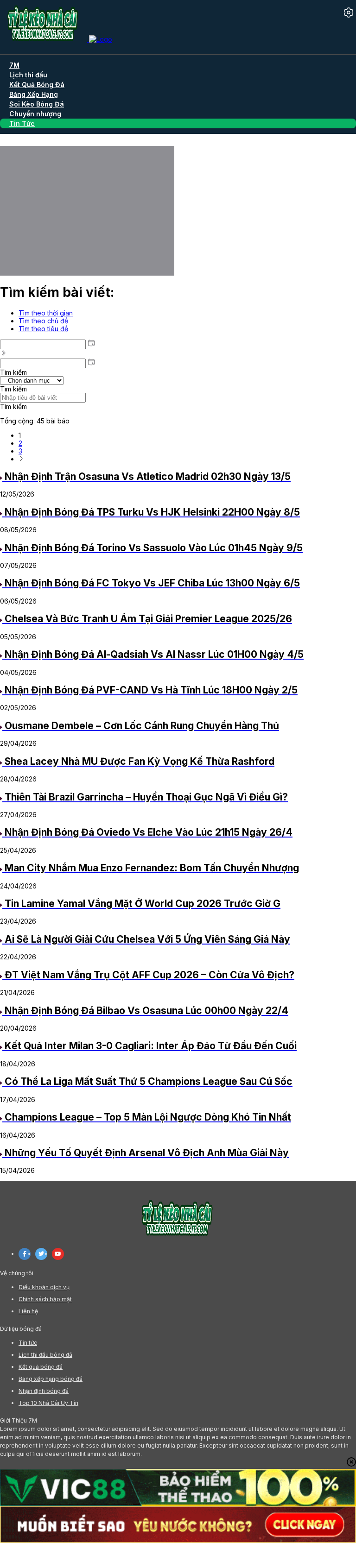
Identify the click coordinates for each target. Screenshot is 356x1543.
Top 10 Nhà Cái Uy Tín (48, 1402)
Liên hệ (28, 1311)
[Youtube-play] (58, 1254)
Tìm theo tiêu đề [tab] (43, 329)
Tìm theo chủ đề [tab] (43, 321)
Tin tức (28, 1342)
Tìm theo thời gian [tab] (46, 313)
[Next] (21, 459)
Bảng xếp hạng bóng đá (51, 1378)
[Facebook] (25, 1254)
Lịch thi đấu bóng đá (45, 1354)
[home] (56, 39)
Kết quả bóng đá (41, 1366)
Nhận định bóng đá (44, 1390)
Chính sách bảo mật (45, 1299)
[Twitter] (41, 1254)
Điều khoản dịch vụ (44, 1287)
